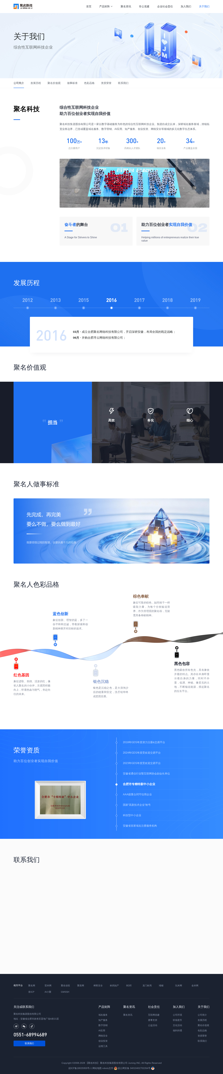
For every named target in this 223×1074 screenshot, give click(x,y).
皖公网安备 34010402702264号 (134, 1068)
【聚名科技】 (92, 1063)
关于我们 (204, 6)
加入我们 (186, 6)
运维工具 (103, 1046)
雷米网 (48, 985)
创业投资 (103, 1041)
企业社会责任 (165, 6)
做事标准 (72, 83)
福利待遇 (177, 1030)
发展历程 (36, 83)
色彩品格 (89, 83)
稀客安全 (98, 985)
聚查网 (80, 985)
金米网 (194, 985)
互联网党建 (153, 1015)
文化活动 (177, 1025)
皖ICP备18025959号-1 (80, 1068)
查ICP (31, 992)
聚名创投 (65, 985)
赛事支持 (152, 1020)
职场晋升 (177, 1020)
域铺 (161, 985)
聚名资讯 (126, 6)
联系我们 (123, 83)
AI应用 (101, 1030)
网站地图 (97, 1068)
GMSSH (65, 992)
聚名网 (31, 985)
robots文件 (107, 1068)
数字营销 (103, 1025)
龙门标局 (147, 985)
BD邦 (129, 985)
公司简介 (19, 83)
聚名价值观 (54, 83)
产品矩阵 (106, 6)
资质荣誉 (106, 83)
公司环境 (177, 1015)
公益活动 (152, 1025)
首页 (88, 6)
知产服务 (103, 1020)
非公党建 (144, 6)
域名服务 (103, 1015)
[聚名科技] (23, 6)
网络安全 (103, 1035)
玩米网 (178, 985)
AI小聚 (48, 992)
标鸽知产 (114, 985)
